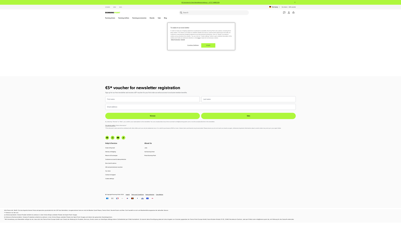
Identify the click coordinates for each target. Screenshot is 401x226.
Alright (208, 45)
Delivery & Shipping (110, 151)
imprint (128, 194)
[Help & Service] (284, 12)
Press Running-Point (150, 155)
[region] (201, 36)
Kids (120, 7)
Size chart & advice (110, 163)
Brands (152, 18)
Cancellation (159, 194)
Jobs (145, 148)
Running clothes (123, 18)
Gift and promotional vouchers (113, 167)
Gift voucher (292, 7)
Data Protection (175, 39)
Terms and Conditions (137, 194)
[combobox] (214, 12)
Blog (165, 18)
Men (114, 7)
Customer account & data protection (115, 159)
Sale (159, 18)
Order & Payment (110, 148)
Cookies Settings (193, 45)
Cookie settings (109, 178)
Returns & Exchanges (111, 155)
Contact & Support (110, 174)
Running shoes (110, 18)
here (199, 38)
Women (107, 7)
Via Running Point (149, 151)
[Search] (181, 12)
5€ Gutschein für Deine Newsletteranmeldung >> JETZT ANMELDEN (200, 2)
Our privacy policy (110, 125)
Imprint (183, 39)
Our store (284, 7)
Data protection (149, 194)
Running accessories (139, 18)
